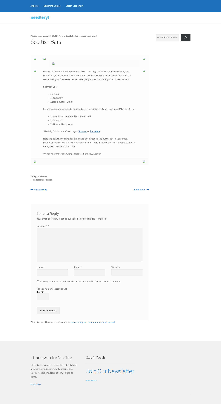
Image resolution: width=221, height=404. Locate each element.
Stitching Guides (52, 5)
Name (41, 267)
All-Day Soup (40, 190)
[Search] (185, 37)
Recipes (43, 176)
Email (78, 267)
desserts (40, 179)
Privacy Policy (36, 384)
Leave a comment (89, 36)
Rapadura (95, 131)
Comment (43, 225)
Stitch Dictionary (74, 5)
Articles (34, 5)
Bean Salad (139, 190)
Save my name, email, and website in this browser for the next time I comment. (80, 281)
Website (115, 267)
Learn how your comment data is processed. (93, 322)
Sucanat (83, 131)
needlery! (40, 17)
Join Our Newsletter (110, 371)
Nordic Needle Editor (68, 36)
